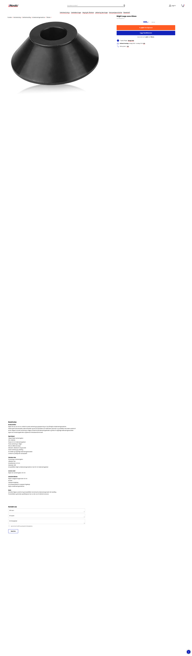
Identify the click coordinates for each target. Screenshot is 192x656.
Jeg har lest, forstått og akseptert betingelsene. (22, 526)
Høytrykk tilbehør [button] (88, 12)
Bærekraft (126, 12)
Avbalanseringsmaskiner (38, 17)
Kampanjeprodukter (115, 12)
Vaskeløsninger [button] (76, 12)
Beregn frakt (131, 40)
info (144, 43)
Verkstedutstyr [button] (65, 12)
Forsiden (10, 17)
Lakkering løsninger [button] (101, 12)
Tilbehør (48, 17)
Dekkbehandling (26, 17)
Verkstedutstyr (17, 17)
